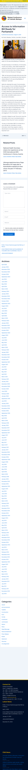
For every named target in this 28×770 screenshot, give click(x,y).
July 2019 (4, 401)
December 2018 (6, 406)
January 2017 (5, 449)
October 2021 (5, 359)
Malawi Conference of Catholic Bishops (16, 1)
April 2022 (4, 345)
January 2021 (5, 381)
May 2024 (4, 284)
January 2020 (5, 396)
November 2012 (6, 557)
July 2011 (4, 583)
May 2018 (4, 415)
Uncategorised (5, 643)
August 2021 (5, 364)
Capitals (4, 609)
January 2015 (5, 506)
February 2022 (5, 350)
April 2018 (4, 418)
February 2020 (5, 393)
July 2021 (4, 367)
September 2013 (6, 545)
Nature (3, 624)
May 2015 (4, 496)
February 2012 (5, 576)
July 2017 (4, 437)
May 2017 (4, 442)
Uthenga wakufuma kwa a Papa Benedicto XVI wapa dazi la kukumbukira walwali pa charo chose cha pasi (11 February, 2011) (13, 166)
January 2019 (5, 403)
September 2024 (6, 276)
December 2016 (6, 452)
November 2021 (6, 357)
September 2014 (6, 515)
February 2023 (5, 320)
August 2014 (5, 518)
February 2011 (5, 588)
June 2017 (4, 440)
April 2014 (4, 527)
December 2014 (6, 508)
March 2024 (5, 289)
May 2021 (4, 371)
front (3, 614)
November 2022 (6, 328)
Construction (5, 612)
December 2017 (6, 428)
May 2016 (4, 469)
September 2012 (6, 562)
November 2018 (6, 408)
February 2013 (5, 552)
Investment (4, 619)
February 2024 (5, 291)
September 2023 (6, 303)
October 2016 (5, 457)
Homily (3, 617)
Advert (3, 604)
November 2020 (6, 386)
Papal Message (5, 629)
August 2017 (5, 435)
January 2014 (5, 535)
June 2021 (4, 369)
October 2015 (5, 484)
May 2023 (4, 313)
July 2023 (4, 308)
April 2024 (4, 286)
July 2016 (4, 464)
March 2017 (5, 445)
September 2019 (6, 398)
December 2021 (6, 354)
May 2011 (4, 586)
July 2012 (4, 566)
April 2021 (4, 374)
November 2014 (6, 510)
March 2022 (5, 347)
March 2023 (5, 318)
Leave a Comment (7, 156)
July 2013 (4, 547)
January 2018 (5, 425)
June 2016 (4, 466)
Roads (3, 636)
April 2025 (4, 264)
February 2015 (5, 503)
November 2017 (6, 430)
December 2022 (6, 325)
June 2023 (4, 311)
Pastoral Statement (6, 631)
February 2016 (5, 476)
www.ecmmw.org (11, 697)
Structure (4, 641)
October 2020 (5, 389)
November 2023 (6, 298)
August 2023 (5, 306)
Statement (4, 639)
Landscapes (5, 622)
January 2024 (5, 294)
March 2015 (5, 501)
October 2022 (5, 330)
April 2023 (4, 315)
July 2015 (4, 491)
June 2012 (4, 569)
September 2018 (6, 413)
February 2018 (5, 423)
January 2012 (5, 579)
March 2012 (5, 574)
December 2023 (6, 296)
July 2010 (4, 593)
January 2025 (5, 267)
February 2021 (5, 379)
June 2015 (4, 493)
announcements (6, 607)
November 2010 (6, 591)
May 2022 (4, 342)
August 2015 (5, 488)
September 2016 (6, 459)
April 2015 (4, 498)
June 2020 (4, 391)
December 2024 (6, 269)
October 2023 (5, 301)
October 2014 (5, 513)
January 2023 (5, 323)
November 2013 (6, 540)
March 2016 (5, 474)
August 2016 (5, 462)
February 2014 (5, 532)
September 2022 (6, 332)
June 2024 (4, 281)
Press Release (5, 634)
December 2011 (5, 581)
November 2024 (6, 272)
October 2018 (5, 410)
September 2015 (6, 486)
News (13, 156)
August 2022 (5, 335)
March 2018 (5, 420)
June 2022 (4, 340)
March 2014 (5, 530)
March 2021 (5, 376)
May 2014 (4, 525)
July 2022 (4, 337)
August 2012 (5, 564)
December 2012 (6, 554)
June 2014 (4, 523)
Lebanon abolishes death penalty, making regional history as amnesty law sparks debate (13, 764)
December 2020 (6, 384)
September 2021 (6, 362)
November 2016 (6, 454)
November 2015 (6, 481)
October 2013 (5, 542)
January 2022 (5, 352)
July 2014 (4, 520)
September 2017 (6, 432)
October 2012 (5, 559)
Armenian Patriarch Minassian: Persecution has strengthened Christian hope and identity (13, 757)
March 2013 (5, 549)
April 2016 (4, 471)
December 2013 (6, 537)
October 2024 (5, 274)
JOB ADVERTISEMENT (7, 253)
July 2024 (4, 279)
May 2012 (4, 571)
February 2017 (5, 447)
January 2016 (5, 479)
